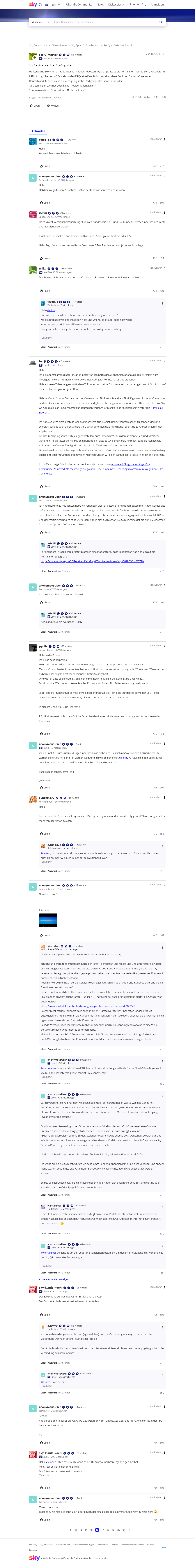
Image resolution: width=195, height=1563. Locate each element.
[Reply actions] (162, 303)
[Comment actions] (164, 139)
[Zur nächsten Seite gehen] (129, 1530)
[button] (43, 347)
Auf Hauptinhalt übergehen (15, 2)
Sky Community (38, 45)
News (100, 4)
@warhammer (48, 1068)
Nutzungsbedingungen (83, 1545)
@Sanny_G (125, 757)
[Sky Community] (46, 4)
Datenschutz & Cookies (107, 1545)
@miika (51, 310)
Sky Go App (92, 45)
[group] (136, 97)
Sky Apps (76, 45)
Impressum (34, 1550)
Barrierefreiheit (63, 1545)
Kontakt (150, 1545)
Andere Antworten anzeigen (54, 1279)
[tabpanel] (97, 833)
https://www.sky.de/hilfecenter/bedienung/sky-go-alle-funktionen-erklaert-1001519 (88, 1006)
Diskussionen (116, 4)
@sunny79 (47, 1382)
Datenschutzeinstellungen (132, 1545)
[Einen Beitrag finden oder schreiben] (161, 22)
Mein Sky (33, 1545)
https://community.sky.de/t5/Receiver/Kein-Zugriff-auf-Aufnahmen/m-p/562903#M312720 (92, 561)
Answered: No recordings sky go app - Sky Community (84, 469)
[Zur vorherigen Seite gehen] (71, 1530)
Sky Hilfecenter (46, 1545)
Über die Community (79, 4)
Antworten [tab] (38, 131)
